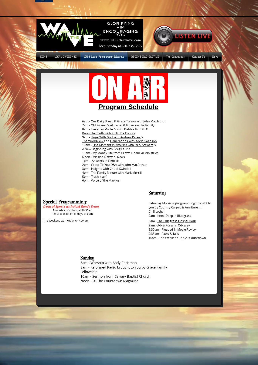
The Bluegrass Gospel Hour (176, 221)
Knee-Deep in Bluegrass (174, 216)
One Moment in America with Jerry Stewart (123, 145)
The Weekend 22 (53, 220)
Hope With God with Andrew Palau (116, 137)
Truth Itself (98, 177)
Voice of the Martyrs (105, 180)
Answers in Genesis (105, 161)
